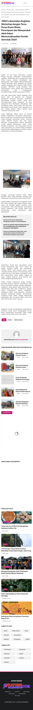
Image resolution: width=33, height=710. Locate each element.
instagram (22, 693)
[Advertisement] (16, 151)
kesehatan (7, 658)
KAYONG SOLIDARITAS (22, 702)
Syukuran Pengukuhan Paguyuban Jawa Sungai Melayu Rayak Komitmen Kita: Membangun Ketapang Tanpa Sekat (15, 233)
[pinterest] (12, 325)
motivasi (21, 658)
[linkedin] (16, 325)
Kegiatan (6, 639)
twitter (17, 691)
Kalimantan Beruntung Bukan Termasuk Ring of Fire (15, 617)
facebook (8, 691)
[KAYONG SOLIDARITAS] (7, 4)
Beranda (3, 9)
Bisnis (26, 630)
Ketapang (6, 653)
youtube (17, 695)
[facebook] (2, 325)
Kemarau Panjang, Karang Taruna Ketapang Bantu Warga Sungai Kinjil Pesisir (23, 366)
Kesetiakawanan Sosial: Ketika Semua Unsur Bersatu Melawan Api (23, 390)
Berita (10, 320)
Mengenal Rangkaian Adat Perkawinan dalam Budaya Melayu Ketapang (14, 572)
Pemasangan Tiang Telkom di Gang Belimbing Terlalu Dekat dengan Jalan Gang (16, 550)
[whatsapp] (9, 325)
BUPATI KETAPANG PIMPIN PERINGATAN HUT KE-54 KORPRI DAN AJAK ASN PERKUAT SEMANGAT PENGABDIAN (16, 226)
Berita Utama (10, 9)
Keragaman (6, 521)
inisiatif (27, 639)
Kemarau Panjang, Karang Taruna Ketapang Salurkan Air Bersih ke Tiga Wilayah (23, 354)
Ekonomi (6, 635)
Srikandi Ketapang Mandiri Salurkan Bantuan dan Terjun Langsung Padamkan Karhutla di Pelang (23, 403)
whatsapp (27, 691)
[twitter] (6, 325)
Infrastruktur (17, 635)
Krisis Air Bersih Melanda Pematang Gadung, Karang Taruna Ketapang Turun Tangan (22, 378)
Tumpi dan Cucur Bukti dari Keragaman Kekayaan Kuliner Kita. (14, 527)
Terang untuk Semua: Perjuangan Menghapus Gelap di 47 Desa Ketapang (14, 220)
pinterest (12, 693)
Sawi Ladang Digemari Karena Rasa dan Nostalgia (14, 595)
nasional (6, 662)
